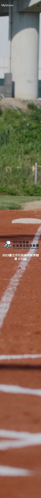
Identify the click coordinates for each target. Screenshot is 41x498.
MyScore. (7, 5)
